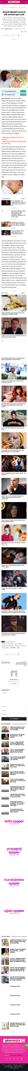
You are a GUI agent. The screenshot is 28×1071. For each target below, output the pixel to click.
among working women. (10, 641)
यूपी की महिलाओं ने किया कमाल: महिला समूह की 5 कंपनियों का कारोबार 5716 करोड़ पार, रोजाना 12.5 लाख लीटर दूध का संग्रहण (17, 788)
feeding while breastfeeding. (7, 645)
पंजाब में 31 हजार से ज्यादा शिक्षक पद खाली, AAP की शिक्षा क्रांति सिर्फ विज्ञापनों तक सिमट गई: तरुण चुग (17, 751)
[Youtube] (21, 1058)
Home (2, 7)
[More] (18, 35)
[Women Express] (14, 2)
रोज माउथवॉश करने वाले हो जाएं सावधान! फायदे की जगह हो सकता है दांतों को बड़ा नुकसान (17, 811)
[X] (17, 683)
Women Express (8, 28)
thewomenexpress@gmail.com (16, 1055)
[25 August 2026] (14, 835)
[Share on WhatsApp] (26, 1045)
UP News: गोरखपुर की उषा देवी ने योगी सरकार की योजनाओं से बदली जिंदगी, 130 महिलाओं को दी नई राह (17, 743)
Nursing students (5, 647)
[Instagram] (12, 683)
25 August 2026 (14, 824)
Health (6, 7)
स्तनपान (18, 647)
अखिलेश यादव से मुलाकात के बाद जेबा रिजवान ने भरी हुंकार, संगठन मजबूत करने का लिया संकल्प (17, 728)
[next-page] (5, 817)
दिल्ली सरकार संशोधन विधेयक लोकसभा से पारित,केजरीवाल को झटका (21, 664)
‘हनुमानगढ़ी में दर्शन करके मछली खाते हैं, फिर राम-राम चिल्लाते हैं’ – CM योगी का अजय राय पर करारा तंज (17, 796)
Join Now (23, 91)
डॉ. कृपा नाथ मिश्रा (13, 647)
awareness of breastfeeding (7, 643)
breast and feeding (18, 643)
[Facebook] (10, 683)
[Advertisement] (14, 54)
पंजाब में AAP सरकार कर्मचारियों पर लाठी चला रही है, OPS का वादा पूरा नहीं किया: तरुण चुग (17, 781)
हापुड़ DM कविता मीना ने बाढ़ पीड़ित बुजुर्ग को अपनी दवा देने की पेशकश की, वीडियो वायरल (17, 773)
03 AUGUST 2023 (5, 663)
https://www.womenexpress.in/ (14, 681)
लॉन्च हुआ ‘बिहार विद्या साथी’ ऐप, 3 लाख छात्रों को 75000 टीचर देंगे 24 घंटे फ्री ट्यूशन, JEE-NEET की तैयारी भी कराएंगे (17, 803)
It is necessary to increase (20, 645)
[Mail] (15, 683)
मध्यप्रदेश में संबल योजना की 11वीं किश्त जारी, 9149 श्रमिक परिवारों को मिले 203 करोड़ (17, 766)
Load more (13, 1032)
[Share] (26, 1048)
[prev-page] (2, 817)
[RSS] (14, 1058)
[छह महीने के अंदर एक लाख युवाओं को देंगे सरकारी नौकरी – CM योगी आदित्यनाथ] (5, 737)
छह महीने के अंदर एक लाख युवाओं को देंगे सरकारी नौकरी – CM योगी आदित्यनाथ (17, 736)
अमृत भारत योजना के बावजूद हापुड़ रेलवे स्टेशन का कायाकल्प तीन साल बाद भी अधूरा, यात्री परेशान (17, 758)
